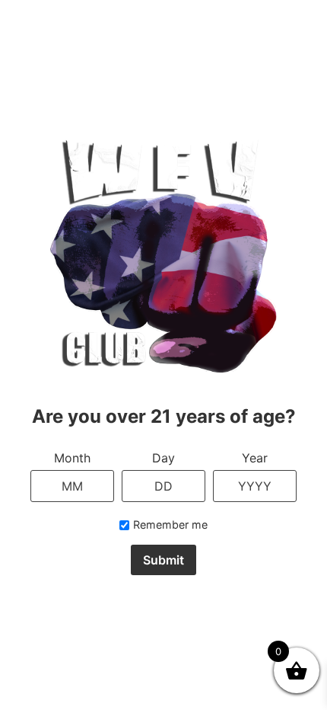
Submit (163, 560)
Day (163, 458)
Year (255, 458)
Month (72, 458)
